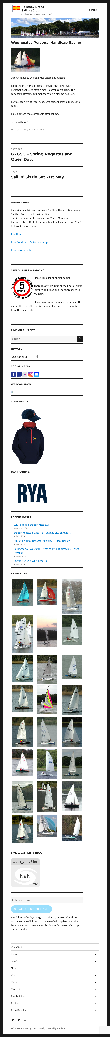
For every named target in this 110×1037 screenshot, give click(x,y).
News (14, 968)
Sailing (40, 129)
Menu (93, 10)
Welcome (16, 947)
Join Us (15, 961)
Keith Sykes (16, 129)
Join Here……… (19, 234)
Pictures (15, 982)
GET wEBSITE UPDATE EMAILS (31, 909)
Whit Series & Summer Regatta (31, 524)
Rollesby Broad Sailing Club (32, 8)
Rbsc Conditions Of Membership (29, 242)
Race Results (18, 1010)
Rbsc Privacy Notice (22, 250)
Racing (15, 1003)
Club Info (16, 989)
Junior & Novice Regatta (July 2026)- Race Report (42, 540)
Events (15, 954)
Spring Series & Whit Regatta (30, 560)
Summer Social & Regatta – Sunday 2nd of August (42, 532)
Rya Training (18, 996)
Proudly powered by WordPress (52, 1028)
